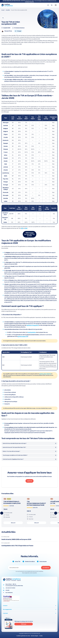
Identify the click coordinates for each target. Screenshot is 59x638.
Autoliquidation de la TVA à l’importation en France (17, 546)
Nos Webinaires (9, 592)
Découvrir (13, 522)
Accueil (2, 10)
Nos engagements (29, 609)
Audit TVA (29, 481)
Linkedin (7, 590)
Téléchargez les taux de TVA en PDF (29, 234)
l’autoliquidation (32, 332)
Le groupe (29, 613)
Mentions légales (34, 635)
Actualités (8, 10)
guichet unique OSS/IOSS (45, 373)
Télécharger (23, 624)
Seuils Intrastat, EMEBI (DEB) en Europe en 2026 (16, 539)
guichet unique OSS (23, 336)
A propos (29, 605)
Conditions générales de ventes (23, 635)
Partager (19, 31)
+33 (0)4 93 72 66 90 (10, 588)
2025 (22, 228)
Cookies (41, 635)
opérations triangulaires (33, 325)
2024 (26, 228)
